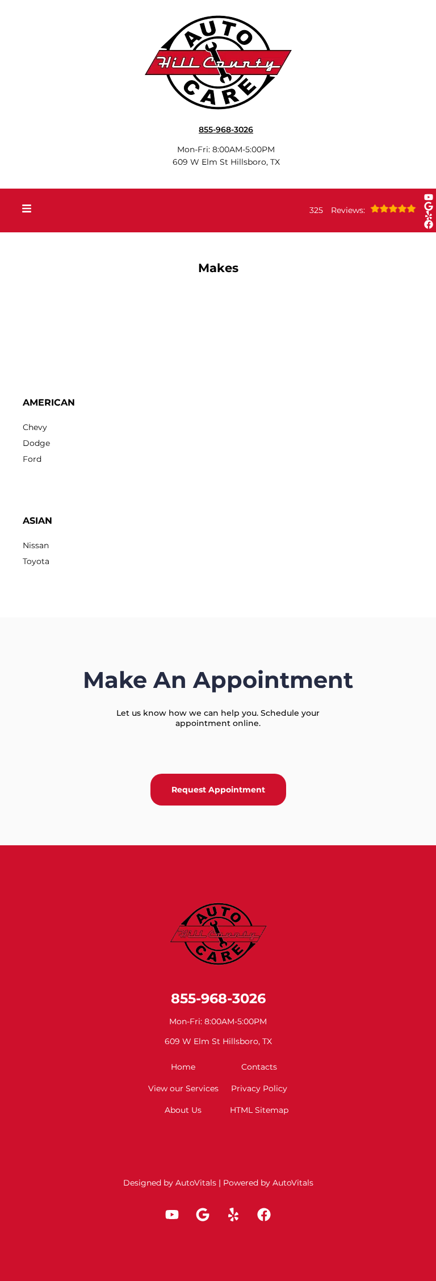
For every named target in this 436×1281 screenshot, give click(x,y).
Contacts (259, 1067)
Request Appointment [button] (218, 790)
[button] (428, 197)
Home (183, 1067)
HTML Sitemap (259, 1110)
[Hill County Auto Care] (218, 59)
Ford (32, 459)
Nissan (36, 545)
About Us (183, 1110)
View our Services (183, 1088)
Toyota (36, 561)
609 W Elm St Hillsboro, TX (226, 162)
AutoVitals (195, 1183)
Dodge (36, 443)
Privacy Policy (259, 1088)
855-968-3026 (218, 998)
